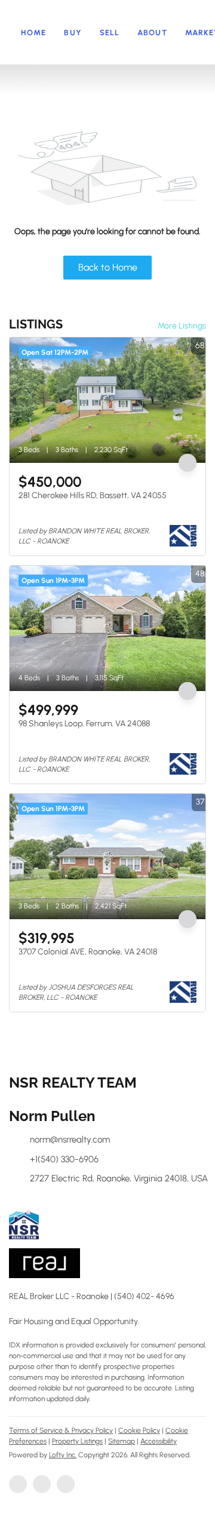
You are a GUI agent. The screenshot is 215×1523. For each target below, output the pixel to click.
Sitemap (121, 1441)
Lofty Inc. (62, 1455)
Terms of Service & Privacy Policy (61, 1430)
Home (33, 32)
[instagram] (66, 1484)
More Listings (182, 326)
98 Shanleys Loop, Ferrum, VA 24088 (84, 723)
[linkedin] (42, 1484)
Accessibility (158, 1441)
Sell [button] (109, 32)
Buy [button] (72, 32)
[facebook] (18, 1484)
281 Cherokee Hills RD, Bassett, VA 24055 (93, 495)
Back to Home (107, 267)
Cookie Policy (139, 1430)
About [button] (152, 32)
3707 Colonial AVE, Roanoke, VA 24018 (88, 952)
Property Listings (77, 1441)
